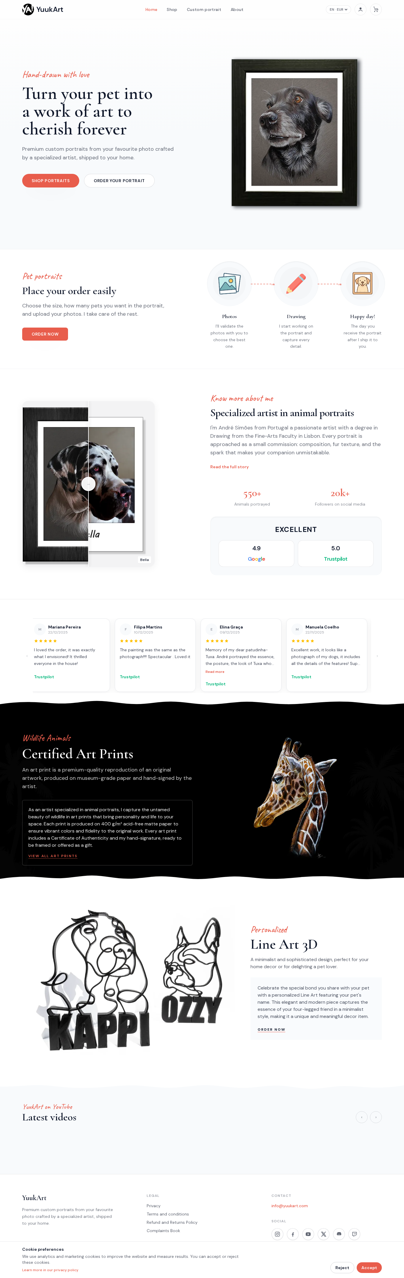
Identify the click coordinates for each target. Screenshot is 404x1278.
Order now (45, 334)
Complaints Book (163, 1230)
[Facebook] (293, 1234)
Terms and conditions (168, 1214)
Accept (369, 1267)
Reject (342, 1267)
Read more (133, 671)
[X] (323, 1234)
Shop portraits (51, 180)
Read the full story (229, 466)
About (237, 9)
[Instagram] (277, 1234)
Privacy (154, 1205)
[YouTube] (308, 1234)
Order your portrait (119, 180)
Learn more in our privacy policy (50, 1270)
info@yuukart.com (290, 1205)
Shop (172, 9)
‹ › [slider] (89, 484)
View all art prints (52, 856)
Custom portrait (204, 9)
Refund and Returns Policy (172, 1222)
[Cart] (376, 9)
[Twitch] (354, 1234)
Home (151, 9)
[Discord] (339, 1234)
